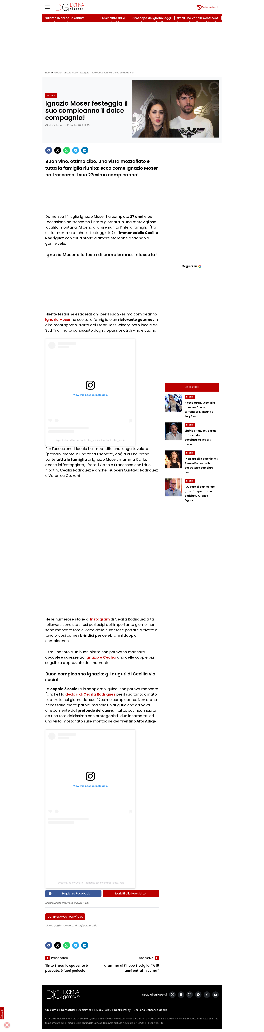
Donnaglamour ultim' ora (65, 917)
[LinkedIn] (84, 150)
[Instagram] (189, 994)
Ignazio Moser (58, 319)
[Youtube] (215, 994)
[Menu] (49, 7)
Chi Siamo (51, 1010)
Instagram (100, 619)
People (57, 72)
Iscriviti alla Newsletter (131, 893)
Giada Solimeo (54, 125)
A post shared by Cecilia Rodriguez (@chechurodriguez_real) (90, 882)
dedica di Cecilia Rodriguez (90, 694)
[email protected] (116, 1018)
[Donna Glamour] (70, 7)
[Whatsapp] (66, 150)
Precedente (59, 958)
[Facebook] (48, 150)
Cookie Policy (122, 1010)
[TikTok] (207, 994)
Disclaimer (84, 1010)
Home (48, 72)
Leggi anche (192, 387)
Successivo (145, 958)
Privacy (2, 1014)
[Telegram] (75, 150)
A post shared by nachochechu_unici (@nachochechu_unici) (90, 440)
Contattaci (68, 1010)
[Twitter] (57, 150)
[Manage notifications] (7, 1025)
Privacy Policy (102, 1010)
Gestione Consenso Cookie (151, 1010)
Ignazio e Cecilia (101, 657)
